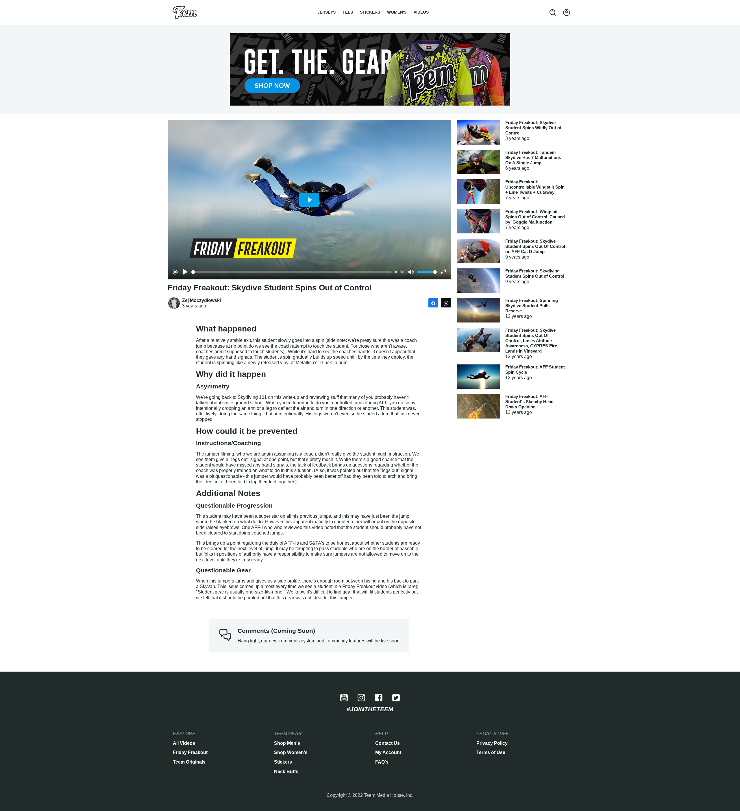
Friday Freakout (190, 752)
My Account (388, 752)
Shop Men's (287, 743)
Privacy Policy (492, 743)
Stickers (370, 12)
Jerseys (326, 12)
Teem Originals (189, 762)
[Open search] (552, 12)
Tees (348, 12)
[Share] (433, 302)
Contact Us (387, 743)
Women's (396, 12)
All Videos (184, 743)
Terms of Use (490, 752)
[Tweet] (446, 302)
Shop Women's (291, 752)
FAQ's (381, 762)
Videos (421, 12)
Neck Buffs (286, 771)
